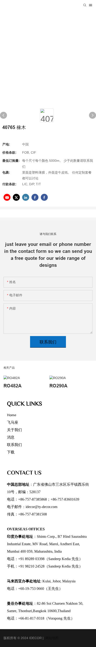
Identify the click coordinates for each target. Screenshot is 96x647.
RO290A (58, 385)
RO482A (12, 385)
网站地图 (51, 638)
